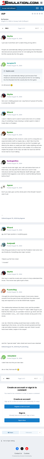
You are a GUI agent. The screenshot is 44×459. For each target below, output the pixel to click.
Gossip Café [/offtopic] (21, 21)
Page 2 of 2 (22, 28)
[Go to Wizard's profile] (4, 113)
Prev (6, 28)
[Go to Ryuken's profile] (4, 134)
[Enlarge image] (12, 85)
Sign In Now (22, 420)
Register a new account (22, 406)
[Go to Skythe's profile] (4, 37)
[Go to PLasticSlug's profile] (4, 291)
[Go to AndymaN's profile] (4, 245)
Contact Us (18, 453)
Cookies (26, 453)
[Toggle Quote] (5, 71)
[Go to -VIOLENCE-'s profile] (4, 357)
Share (11, 432)
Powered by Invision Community (22, 456)
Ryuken (5, 19)
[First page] (2, 28)
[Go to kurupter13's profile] (4, 64)
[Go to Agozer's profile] (4, 187)
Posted (14, 38)
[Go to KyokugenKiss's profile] (4, 162)
